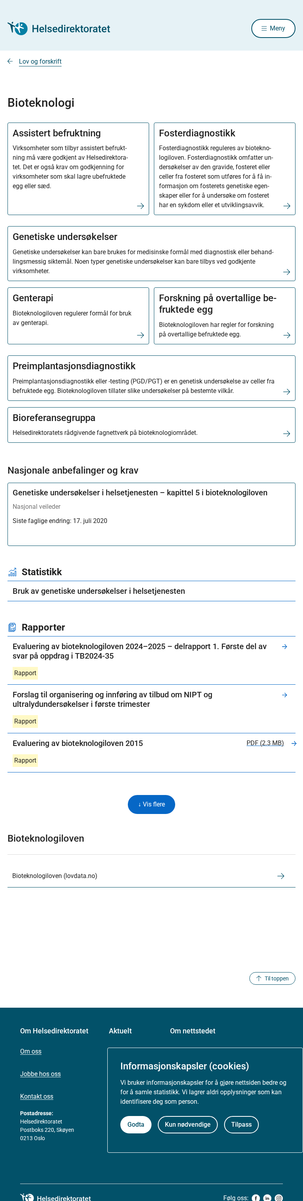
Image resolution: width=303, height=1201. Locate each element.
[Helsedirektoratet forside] (64, 28)
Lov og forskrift (40, 61)
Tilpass (241, 1124)
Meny (277, 28)
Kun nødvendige (188, 1124)
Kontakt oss (36, 1096)
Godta (135, 1124)
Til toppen (277, 978)
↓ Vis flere (151, 804)
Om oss (30, 1051)
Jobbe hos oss (40, 1074)
